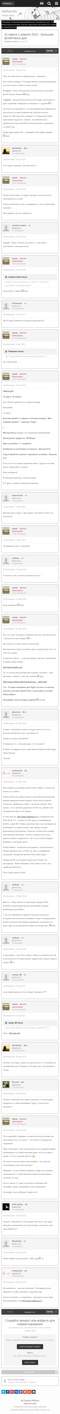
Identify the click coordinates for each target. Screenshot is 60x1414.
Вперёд (50, 51)
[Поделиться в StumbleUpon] (29, 1392)
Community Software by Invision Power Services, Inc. (30, 1410)
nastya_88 (17, 975)
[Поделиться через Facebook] (8, 1392)
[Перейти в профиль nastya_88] (6, 977)
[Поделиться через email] (34, 1392)
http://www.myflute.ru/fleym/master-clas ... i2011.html (25, 682)
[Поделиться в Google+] (12, 1392)
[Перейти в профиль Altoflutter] (6, 150)
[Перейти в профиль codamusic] (6, 773)
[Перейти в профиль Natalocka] (6, 1243)
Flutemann (17, 303)
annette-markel (19, 225)
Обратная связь (30, 1404)
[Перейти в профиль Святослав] (6, 497)
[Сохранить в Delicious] (21, 1392)
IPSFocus (35, 1401)
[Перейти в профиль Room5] (6, 1084)
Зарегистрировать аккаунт (30, 1347)
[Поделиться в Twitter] (3, 1392)
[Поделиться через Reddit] (25, 1392)
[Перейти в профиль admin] (6, 61)
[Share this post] (56, 70)
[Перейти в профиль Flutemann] (6, 305)
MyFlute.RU (19, 1407)
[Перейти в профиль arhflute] (6, 560)
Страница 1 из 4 (30, 51)
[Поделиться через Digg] (16, 1392)
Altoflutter (17, 148)
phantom (16, 712)
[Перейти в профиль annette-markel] (6, 227)
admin (15, 41)
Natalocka (16, 1241)
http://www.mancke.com (12, 667)
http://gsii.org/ (14, 1033)
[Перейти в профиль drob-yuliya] (6, 1206)
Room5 (15, 1082)
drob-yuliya (17, 1204)
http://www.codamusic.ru (27, 817)
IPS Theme (25, 1401)
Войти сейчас (30, 1362)
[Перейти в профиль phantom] (6, 714)
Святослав (17, 495)
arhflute (15, 558)
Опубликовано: (14, 70)
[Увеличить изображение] (33, 1156)
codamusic (17, 770)
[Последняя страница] (56, 51)
